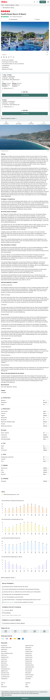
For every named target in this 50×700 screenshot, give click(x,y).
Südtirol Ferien (28, 663)
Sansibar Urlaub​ (28, 651)
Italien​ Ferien (4, 655)
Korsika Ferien (28, 653)
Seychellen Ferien (5, 672)
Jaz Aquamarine (28, 676)
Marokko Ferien (28, 661)
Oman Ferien (28, 649)
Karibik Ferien (4, 649)
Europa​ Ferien (4, 645)
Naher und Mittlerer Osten (7, 653)
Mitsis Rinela (28, 672)
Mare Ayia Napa (28, 668)
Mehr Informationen (7, 695)
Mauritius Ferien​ (28, 657)
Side (2, 239)
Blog (34, 631)
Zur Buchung (25, 95)
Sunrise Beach (28, 670)
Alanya (17, 5)
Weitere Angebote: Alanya (7, 577)
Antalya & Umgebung (9, 5)
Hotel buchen (28, 647)
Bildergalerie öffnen (47, 52)
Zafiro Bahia (28, 678)
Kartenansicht (13, 19)
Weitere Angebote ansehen (8, 118)
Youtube (25, 631)
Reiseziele (4, 643)
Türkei (2, 5)
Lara (2, 224)
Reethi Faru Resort (29, 674)
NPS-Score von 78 (8, 602)
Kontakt (43, 2)
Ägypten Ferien (4, 670)
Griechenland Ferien (5, 668)
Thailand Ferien (28, 655)
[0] (37, 2)
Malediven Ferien (5, 657)
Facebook (5, 631)
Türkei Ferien (4, 659)
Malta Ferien (4, 663)
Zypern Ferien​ (4, 661)
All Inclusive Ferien (5, 674)
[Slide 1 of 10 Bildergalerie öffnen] (25, 137)
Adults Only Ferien (29, 645)
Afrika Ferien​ (4, 651)
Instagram (15, 631)
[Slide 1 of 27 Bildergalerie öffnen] (25, 38)
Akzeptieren (25, 698)
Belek (3, 231)
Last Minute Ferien (5, 676)
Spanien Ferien (28, 659)
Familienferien (4, 678)
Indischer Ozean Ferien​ (6, 647)
